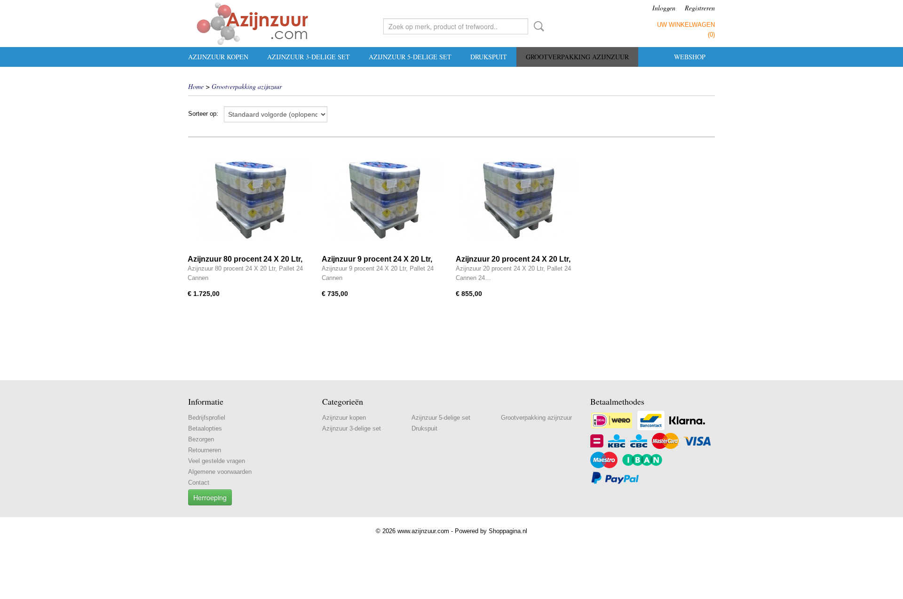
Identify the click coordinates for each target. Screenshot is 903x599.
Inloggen (663, 7)
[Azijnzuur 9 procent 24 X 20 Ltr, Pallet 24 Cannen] (384, 199)
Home (196, 86)
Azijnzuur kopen (218, 56)
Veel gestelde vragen (216, 460)
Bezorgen (201, 439)
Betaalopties (205, 428)
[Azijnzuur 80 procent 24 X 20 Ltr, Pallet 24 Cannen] (250, 199)
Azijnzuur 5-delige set (410, 56)
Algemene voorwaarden (220, 471)
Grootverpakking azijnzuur (577, 56)
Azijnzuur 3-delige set (308, 56)
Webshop (689, 56)
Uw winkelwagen (686, 24)
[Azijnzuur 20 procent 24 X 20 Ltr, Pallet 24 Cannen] (518, 199)
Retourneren (204, 450)
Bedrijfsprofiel (206, 417)
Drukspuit (488, 56)
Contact (198, 482)
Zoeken (537, 26)
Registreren (700, 7)
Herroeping (210, 497)
